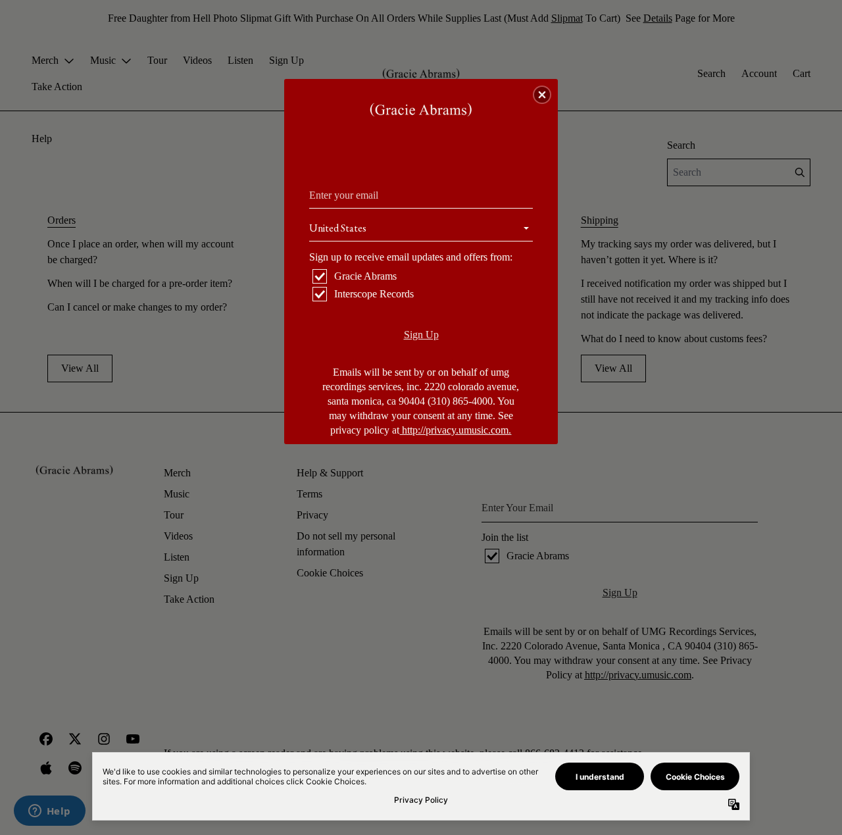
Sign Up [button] (421, 334)
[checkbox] (422, 276)
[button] (542, 95)
